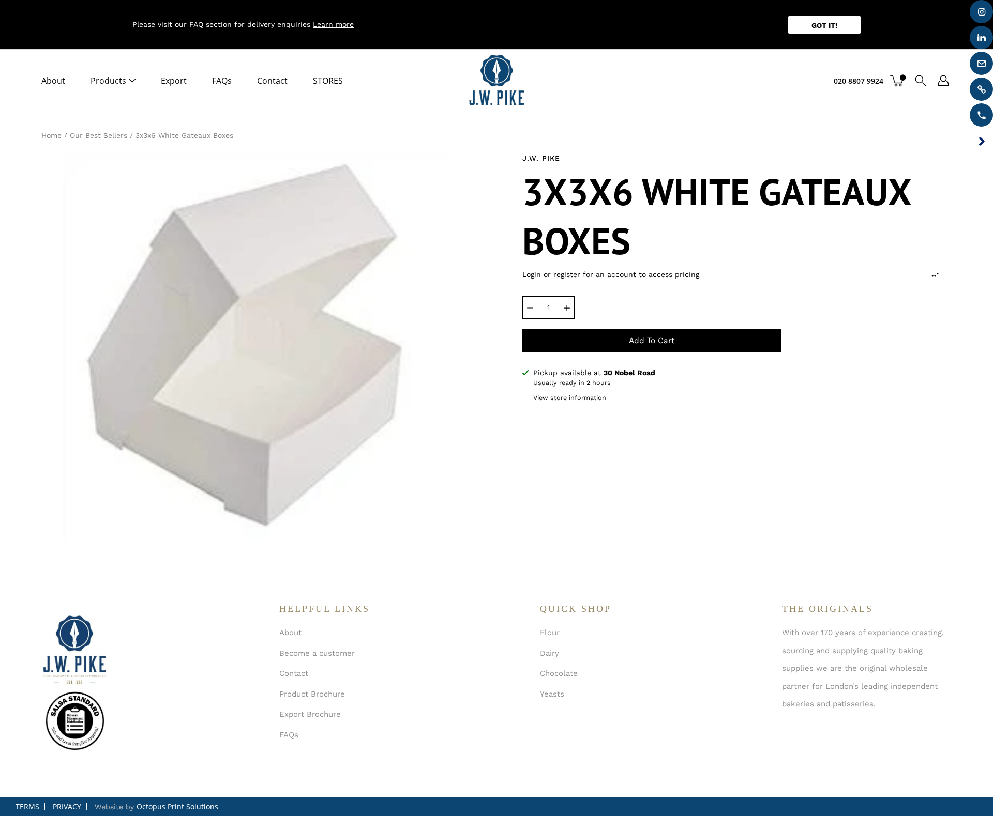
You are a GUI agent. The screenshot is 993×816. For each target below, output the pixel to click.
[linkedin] (981, 37)
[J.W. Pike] (496, 80)
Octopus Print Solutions (177, 806)
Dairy (549, 653)
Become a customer (317, 653)
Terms (27, 806)
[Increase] (567, 307)
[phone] (981, 115)
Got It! (824, 25)
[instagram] (981, 11)
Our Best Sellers (98, 135)
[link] (981, 89)
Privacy (67, 806)
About (53, 80)
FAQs (222, 80)
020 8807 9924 (858, 81)
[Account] (943, 80)
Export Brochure (310, 714)
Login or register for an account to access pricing (610, 274)
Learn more (333, 24)
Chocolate (559, 673)
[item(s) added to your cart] (898, 80)
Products (108, 80)
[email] (981, 63)
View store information (569, 398)
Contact (272, 80)
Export (174, 80)
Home (51, 135)
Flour (550, 632)
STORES (328, 80)
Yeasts (552, 694)
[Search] (920, 80)
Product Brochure (312, 694)
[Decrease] (530, 307)
